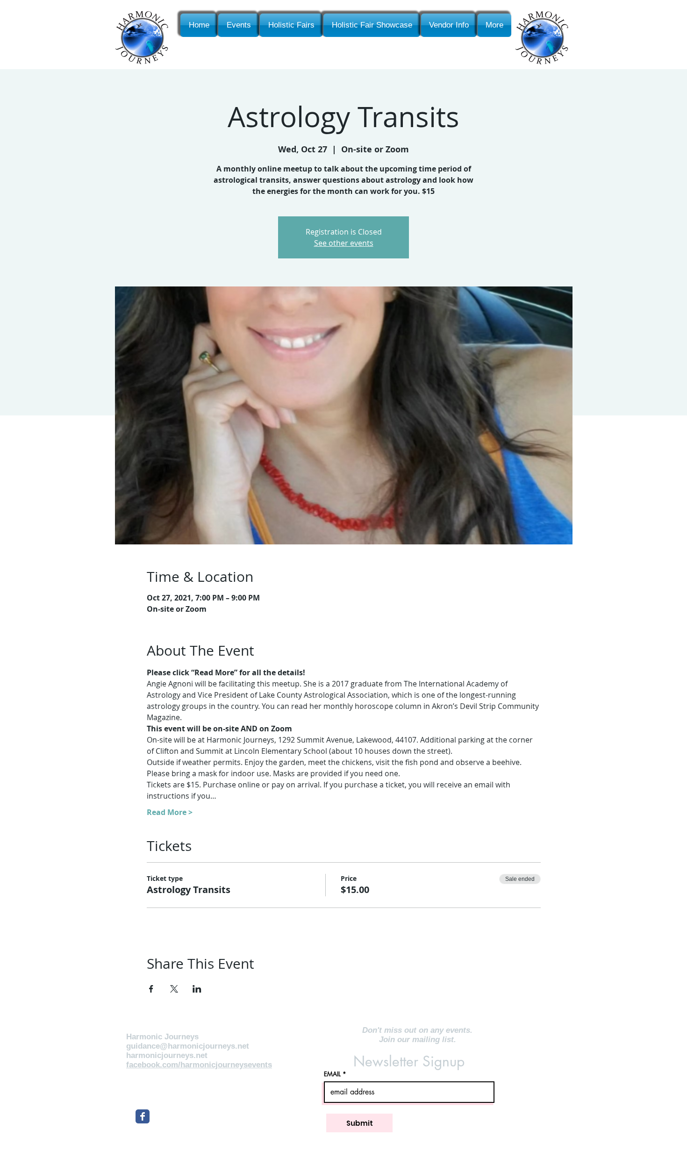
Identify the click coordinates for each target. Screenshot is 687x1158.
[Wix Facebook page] (143, 1116)
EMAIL (332, 1074)
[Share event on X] (174, 989)
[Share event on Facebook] (151, 989)
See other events (343, 243)
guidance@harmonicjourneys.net (187, 1046)
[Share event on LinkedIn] (197, 989)
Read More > (170, 812)
